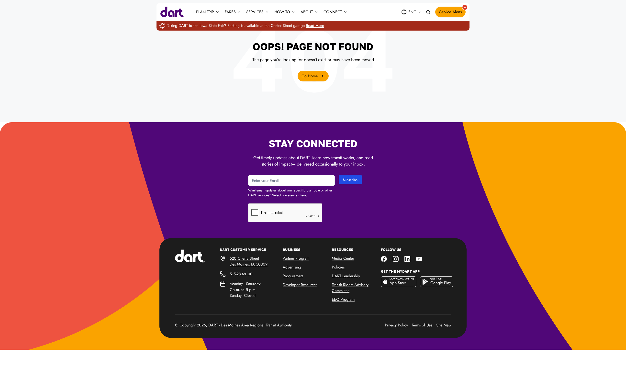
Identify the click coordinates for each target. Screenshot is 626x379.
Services (255, 12)
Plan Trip (205, 12)
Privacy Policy (396, 325)
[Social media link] (384, 258)
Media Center (343, 258)
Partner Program (296, 258)
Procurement (293, 276)
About (307, 12)
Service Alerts (452, 11)
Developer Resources (300, 285)
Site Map (443, 325)
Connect (333, 12)
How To (282, 12)
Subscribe (350, 179)
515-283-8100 (241, 274)
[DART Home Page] (197, 255)
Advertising (292, 267)
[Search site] (428, 12)
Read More (315, 25)
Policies (338, 267)
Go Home (310, 76)
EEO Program (343, 299)
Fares (230, 12)
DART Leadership (346, 276)
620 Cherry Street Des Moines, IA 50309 (249, 261)
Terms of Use (422, 325)
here (303, 195)
